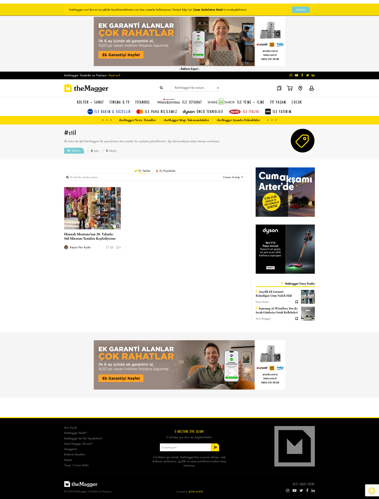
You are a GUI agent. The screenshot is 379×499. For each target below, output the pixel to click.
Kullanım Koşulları (74, 454)
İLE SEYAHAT (192, 102)
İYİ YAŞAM (278, 102)
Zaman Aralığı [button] (231, 177)
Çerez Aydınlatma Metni (208, 9)
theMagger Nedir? (75, 433)
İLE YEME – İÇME (251, 102)
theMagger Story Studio (300, 283)
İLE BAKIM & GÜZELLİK (113, 111)
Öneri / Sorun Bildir (76, 465)
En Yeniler (144, 171)
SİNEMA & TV (119, 102)
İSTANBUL (142, 102)
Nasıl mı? (114, 75)
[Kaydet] (297, 301)
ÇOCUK (297, 102)
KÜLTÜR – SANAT (90, 102)
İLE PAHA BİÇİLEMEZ (161, 111)
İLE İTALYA (251, 111)
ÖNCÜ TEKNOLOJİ (210, 111)
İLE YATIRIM (282, 111)
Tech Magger (263, 318)
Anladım (301, 9)
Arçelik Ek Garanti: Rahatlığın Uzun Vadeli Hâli (274, 294)
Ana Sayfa (70, 427)
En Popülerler (167, 171)
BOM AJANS (196, 491)
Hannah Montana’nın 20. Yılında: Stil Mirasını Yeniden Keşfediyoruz (90, 236)
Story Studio (262, 302)
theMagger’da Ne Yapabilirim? (83, 438)
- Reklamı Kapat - (189, 69)
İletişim (68, 460)
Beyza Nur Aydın (80, 247)
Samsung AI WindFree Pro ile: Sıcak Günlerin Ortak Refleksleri (277, 311)
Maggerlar (70, 449)
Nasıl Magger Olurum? (78, 444)
